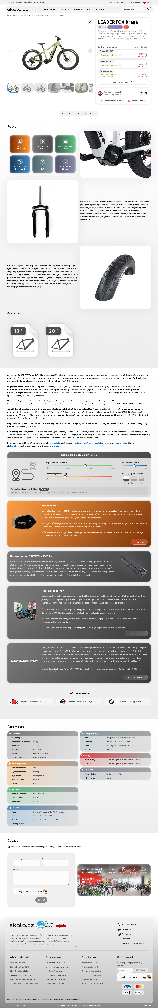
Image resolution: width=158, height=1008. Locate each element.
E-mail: (45, 859)
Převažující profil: (129, 473)
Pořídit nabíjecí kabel (136, 634)
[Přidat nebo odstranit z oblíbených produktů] (141, 93)
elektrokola (55, 443)
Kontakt (138, 2)
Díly (88, 9)
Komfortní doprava (90, 963)
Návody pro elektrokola (56, 975)
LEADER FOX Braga (57, 15)
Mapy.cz (81, 609)
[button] (90, 22)
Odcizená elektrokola (55, 979)
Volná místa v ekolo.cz (55, 983)
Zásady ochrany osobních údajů (91, 1005)
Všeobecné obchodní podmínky (67, 1005)
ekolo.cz (53, 944)
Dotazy (93, 114)
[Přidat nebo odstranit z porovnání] (146, 93)
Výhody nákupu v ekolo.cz (57, 967)
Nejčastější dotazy (54, 971)
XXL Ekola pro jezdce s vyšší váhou (25, 983)
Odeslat (41, 900)
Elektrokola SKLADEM (19, 967)
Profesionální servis (90, 967)
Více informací (139, 542)
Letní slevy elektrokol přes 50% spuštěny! (27, 2)
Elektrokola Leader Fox (135, 677)
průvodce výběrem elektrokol (88, 443)
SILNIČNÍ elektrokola (19, 971)
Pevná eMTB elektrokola (39, 15)
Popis (64, 114)
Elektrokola (49, 9)
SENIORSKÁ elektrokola (20, 975)
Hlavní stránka (12, 15)
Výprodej (100, 9)
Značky (64, 9)
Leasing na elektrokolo (91, 975)
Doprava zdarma (116, 27)
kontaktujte (121, 443)
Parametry (82, 114)
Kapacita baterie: (53, 462)
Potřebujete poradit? (113, 92)
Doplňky (76, 9)
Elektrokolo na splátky (91, 971)
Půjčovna (130, 2)
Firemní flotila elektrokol (92, 983)
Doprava (116, 2)
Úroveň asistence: (129, 462)
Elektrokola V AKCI (18, 963)
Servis (123, 2)
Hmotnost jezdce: (54, 473)
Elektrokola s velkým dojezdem (23, 979)
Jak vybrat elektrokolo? (56, 963)
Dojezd (72, 114)
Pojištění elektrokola (91, 979)
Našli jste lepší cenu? (112, 94)
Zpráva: (16, 869)
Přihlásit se (142, 970)
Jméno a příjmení (21, 859)
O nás (109, 2)
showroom (55, 446)
